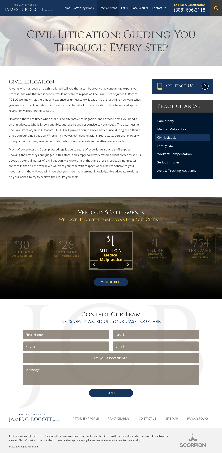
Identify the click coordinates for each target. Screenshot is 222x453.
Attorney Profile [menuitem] (84, 8)
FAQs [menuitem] (124, 8)
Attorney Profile (86, 418)
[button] (216, 8)
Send (111, 393)
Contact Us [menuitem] (159, 8)
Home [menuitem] (66, 8)
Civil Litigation (167, 137)
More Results (111, 282)
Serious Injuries (168, 162)
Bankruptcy (165, 121)
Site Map (171, 418)
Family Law (165, 146)
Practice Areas (119, 418)
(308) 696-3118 (189, 10)
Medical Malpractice (171, 129)
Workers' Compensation (174, 154)
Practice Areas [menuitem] (108, 8)
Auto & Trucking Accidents (176, 170)
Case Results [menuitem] (139, 8)
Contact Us (147, 418)
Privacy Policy (197, 418)
